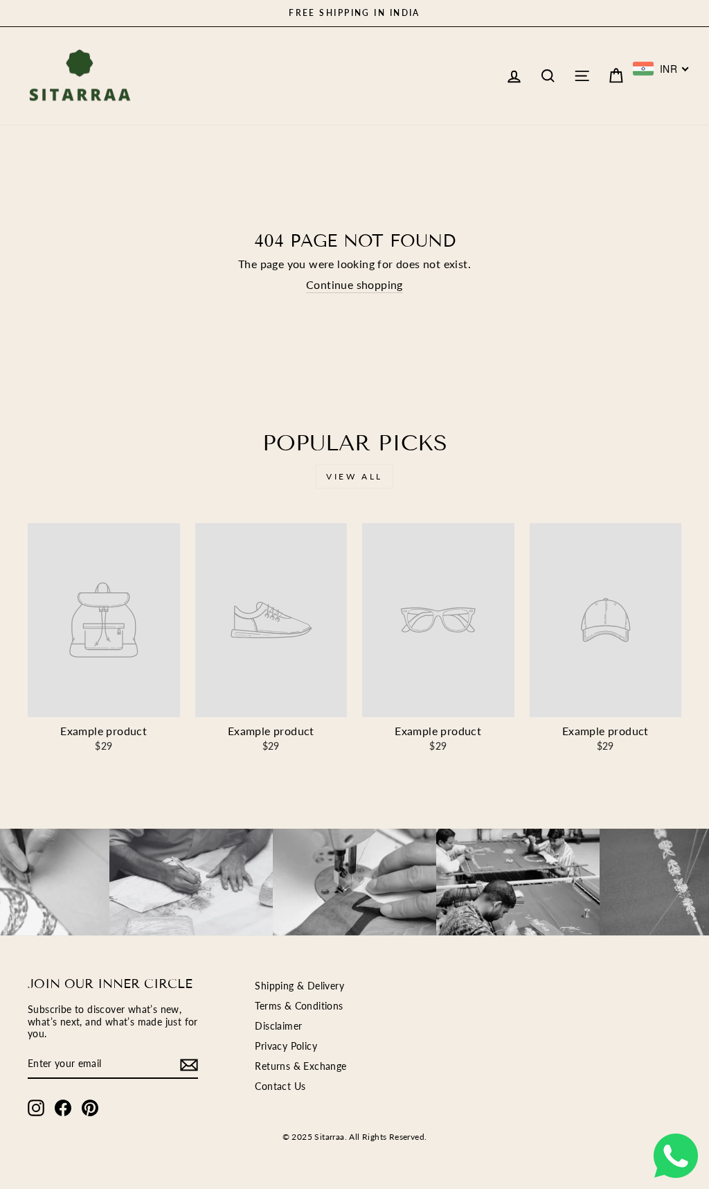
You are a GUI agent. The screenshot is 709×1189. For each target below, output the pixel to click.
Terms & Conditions (299, 1006)
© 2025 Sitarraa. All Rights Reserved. (354, 1136)
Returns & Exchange (300, 1066)
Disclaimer (278, 1026)
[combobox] (661, 69)
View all (354, 476)
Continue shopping (354, 284)
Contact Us (280, 1086)
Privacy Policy (286, 1046)
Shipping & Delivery (299, 986)
